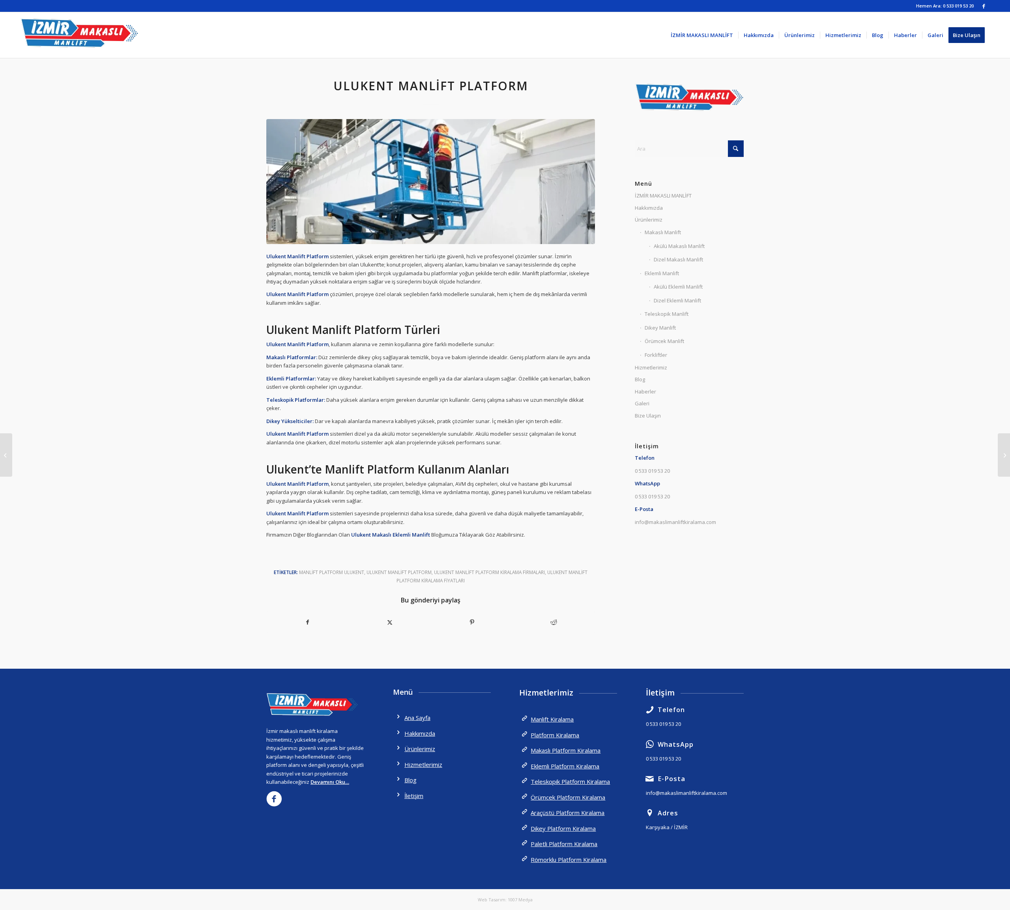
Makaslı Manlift (663, 232)
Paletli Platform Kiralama (564, 844)
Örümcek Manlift (664, 341)
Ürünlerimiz (648, 219)
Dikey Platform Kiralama (563, 828)
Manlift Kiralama (552, 719)
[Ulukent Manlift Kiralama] (6, 455)
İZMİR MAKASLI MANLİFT (663, 195)
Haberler (645, 391)
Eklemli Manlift (662, 273)
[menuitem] (702, 35)
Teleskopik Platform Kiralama (570, 781)
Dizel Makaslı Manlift (678, 259)
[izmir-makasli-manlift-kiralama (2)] (79, 35)
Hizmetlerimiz (651, 367)
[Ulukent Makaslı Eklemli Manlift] (1004, 455)
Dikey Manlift (660, 327)
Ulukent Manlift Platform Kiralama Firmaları (489, 572)
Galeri (642, 403)
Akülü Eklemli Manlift (678, 286)
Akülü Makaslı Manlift (679, 246)
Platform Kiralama (555, 735)
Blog (640, 379)
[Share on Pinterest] (472, 622)
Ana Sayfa (417, 718)
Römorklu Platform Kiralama (568, 859)
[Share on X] (390, 622)
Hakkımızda (649, 207)
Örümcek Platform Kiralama (568, 797)
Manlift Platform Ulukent (331, 572)
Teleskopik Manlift (666, 313)
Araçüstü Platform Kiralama (567, 813)
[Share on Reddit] (554, 622)
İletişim (413, 796)
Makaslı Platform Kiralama (565, 750)
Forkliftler (656, 354)
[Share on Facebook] (308, 622)
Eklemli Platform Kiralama (565, 766)
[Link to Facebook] (984, 6)
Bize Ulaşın (648, 415)
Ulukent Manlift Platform (399, 572)
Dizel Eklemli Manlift (677, 300)
